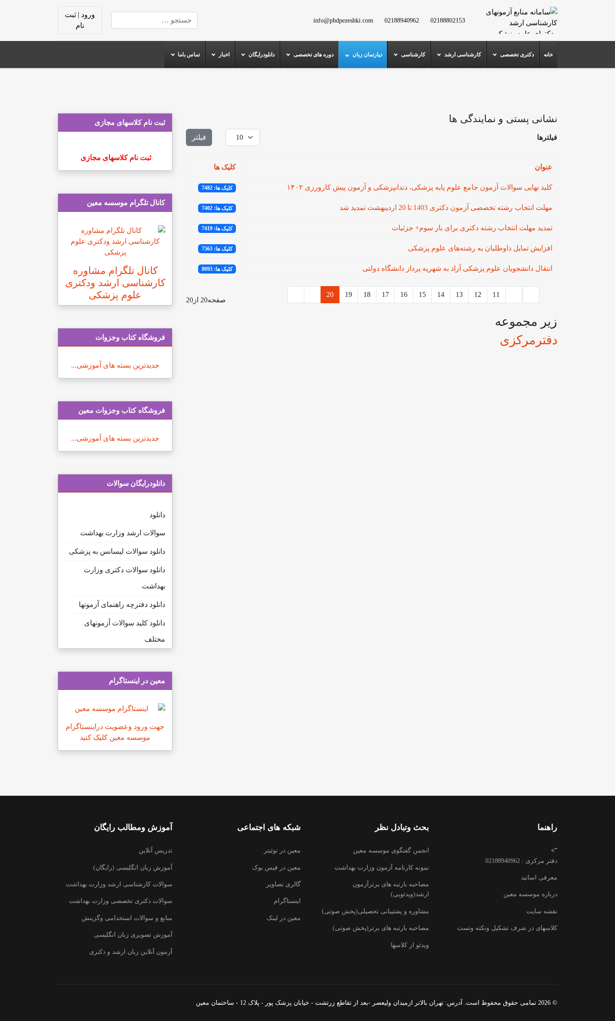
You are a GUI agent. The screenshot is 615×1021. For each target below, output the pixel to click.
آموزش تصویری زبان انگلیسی (133, 934)
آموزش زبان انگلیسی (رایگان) (132, 867)
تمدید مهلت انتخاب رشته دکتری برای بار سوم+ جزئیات (472, 228)
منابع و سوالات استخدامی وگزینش (126, 918)
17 (385, 294)
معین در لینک (284, 918)
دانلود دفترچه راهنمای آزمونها (122, 604)
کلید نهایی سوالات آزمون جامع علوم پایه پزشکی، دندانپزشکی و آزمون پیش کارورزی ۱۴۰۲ (419, 187)
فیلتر (199, 137)
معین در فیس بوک (276, 867)
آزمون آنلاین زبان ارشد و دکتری (130, 951)
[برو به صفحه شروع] (530, 294)
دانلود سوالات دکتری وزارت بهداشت (124, 578)
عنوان (543, 167)
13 (459, 294)
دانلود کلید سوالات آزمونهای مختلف (124, 631)
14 (440, 294)
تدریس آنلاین (155, 850)
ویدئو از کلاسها (410, 945)
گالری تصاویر (283, 884)
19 (348, 294)
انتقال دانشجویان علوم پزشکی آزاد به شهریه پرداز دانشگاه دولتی (457, 268)
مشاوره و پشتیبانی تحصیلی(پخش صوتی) (375, 911)
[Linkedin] (241, 14)
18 (367, 294)
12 (477, 294)
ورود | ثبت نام (80, 20)
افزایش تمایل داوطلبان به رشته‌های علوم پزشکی (480, 248)
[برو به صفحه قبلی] (513, 294)
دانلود (157, 515)
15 (422, 294)
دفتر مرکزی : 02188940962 (521, 860)
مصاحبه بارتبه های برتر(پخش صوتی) (381, 928)
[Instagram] (255, 25)
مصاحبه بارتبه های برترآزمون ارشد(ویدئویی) (391, 889)
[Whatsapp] (241, 25)
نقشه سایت (541, 911)
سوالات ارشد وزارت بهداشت (122, 533)
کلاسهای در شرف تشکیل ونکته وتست (507, 928)
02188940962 (401, 20)
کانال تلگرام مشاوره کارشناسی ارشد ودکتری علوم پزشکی (115, 283)
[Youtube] (255, 14)
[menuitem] (548, 54)
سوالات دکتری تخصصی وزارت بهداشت (120, 901)
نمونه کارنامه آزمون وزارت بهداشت (382, 867)
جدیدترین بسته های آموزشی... (115, 365)
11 (496, 294)
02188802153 (447, 20)
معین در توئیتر (282, 850)
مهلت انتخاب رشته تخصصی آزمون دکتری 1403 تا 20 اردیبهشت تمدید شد (445, 207)
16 (403, 294)
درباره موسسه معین (530, 894)
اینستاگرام (287, 901)
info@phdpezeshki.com (343, 20)
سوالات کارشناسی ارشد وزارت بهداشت (119, 884)
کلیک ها (225, 167)
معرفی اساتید (539, 877)
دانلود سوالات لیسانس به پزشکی (117, 551)
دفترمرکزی (528, 340)
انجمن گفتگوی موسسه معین (391, 850)
